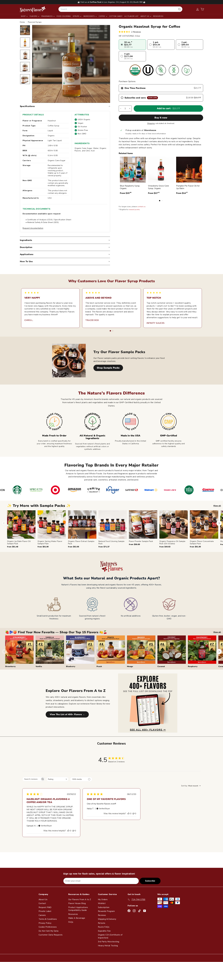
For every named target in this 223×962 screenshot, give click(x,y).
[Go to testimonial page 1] (110, 330)
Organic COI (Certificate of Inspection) (110, 936)
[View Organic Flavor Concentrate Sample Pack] (204, 524)
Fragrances (47, 16)
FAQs (70, 922)
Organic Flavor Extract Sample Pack (81, 542)
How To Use (26, 261)
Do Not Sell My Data (48, 931)
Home (22, 22)
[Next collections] (219, 651)
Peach (99, 666)
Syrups (76, 16)
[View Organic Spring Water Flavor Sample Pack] (52, 524)
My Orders (103, 899)
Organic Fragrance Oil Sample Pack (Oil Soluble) (172, 542)
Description (26, 247)
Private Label (45, 911)
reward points (134, 210)
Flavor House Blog (77, 903)
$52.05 (73, 546)
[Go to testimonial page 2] (112, 330)
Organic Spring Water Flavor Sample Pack (50, 542)
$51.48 (12, 546)
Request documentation (33, 228)
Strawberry (10, 666)
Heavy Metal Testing (108, 945)
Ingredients (89, 16)
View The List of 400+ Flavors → (67, 714)
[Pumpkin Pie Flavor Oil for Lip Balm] (189, 169)
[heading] (33, 9)
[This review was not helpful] (73, 830)
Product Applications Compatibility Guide (78, 909)
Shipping (151, 123)
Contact (42, 903)
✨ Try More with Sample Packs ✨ (39, 506)
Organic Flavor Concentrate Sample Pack (202, 542)
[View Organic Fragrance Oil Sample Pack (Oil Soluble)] (173, 524)
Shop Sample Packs (108, 367)
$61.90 (43, 546)
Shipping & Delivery (107, 919)
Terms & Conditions (48, 919)
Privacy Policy (45, 923)
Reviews (102, 915)
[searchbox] (31, 779)
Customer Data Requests (51, 935)
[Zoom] (71, 64)
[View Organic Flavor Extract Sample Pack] (82, 524)
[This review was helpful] (68, 830)
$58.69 (134, 544)
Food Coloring (64, 16)
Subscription (103, 907)
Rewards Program (106, 911)
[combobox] (120, 9)
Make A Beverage (76, 918)
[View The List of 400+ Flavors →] (147, 703)
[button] (202, 9)
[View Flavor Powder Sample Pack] (143, 524)
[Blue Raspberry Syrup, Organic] (133, 169)
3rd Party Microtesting (108, 941)
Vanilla (39, 666)
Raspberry (192, 666)
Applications (26, 254)
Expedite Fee (104, 931)
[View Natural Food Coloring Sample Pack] (112, 524)
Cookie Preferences (48, 927)
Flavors (34, 16)
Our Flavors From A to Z (79, 899)
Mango (130, 666)
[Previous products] (4, 523)
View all (217, 506)
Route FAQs (103, 927)
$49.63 (164, 546)
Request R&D (45, 907)
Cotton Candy (115, 16)
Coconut (161, 666)
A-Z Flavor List (131, 16)
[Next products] (219, 523)
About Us (145, 16)
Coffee (102, 16)
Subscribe (150, 881)
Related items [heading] (126, 153)
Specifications (27, 106)
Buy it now (160, 117)
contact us (141, 207)
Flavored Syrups (35, 22)
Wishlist (102, 903)
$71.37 (103, 546)
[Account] (197, 9)
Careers (42, 915)
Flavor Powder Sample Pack (141, 541)
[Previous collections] (4, 651)
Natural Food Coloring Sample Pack (111, 542)
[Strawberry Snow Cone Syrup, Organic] (161, 169)
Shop (23, 16)
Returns (101, 923)
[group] (115, 529)
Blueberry (70, 666)
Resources (158, 16)
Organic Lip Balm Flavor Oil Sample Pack (19, 542)
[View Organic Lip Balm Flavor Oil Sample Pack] (21, 524)
